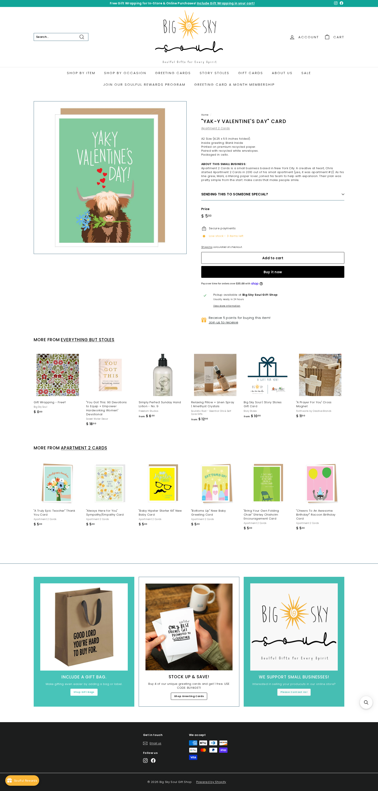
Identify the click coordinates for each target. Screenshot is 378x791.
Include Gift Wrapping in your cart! (226, 3)
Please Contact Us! (294, 692)
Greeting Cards (173, 73)
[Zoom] (110, 177)
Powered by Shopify (211, 782)
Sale (306, 73)
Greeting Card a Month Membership (234, 84)
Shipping (207, 247)
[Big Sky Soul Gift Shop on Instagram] (145, 760)
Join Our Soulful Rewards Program (144, 84)
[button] (366, 702)
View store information (226, 306)
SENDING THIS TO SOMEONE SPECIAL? (234, 194)
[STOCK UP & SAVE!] (189, 627)
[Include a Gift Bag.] (84, 627)
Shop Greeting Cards (189, 696)
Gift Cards (250, 73)
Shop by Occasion (125, 73)
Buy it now (273, 272)
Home (204, 114)
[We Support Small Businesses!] (294, 627)
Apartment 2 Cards (215, 128)
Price (205, 209)
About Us (282, 73)
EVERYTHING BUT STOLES (87, 340)
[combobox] (61, 37)
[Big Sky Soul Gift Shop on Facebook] (153, 760)
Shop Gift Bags (84, 692)
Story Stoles (214, 73)
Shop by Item (81, 73)
